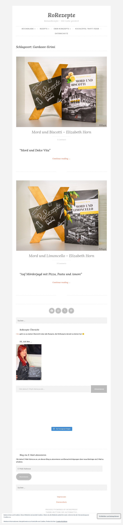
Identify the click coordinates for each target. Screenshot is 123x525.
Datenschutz (61, 33)
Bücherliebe (28, 29)
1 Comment (61, 140)
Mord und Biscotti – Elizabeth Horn (61, 132)
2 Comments (61, 263)
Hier (17, 334)
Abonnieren (99, 389)
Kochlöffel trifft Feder (87, 29)
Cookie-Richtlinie (61, 521)
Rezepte (43, 29)
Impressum (61, 497)
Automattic (71, 512)
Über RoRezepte (61, 29)
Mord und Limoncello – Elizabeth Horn (61, 255)
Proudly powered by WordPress (61, 510)
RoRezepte (61, 15)
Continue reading (64, 158)
